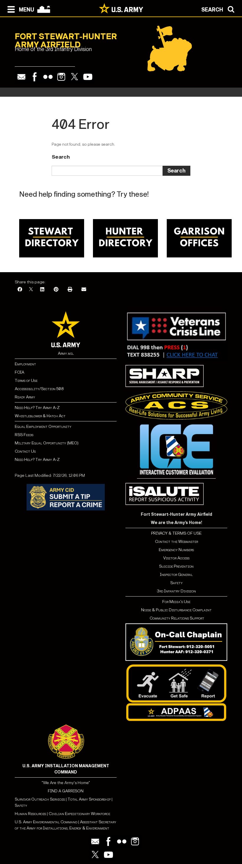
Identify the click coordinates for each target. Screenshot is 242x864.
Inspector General (176, 574)
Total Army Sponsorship (89, 799)
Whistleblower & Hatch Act (40, 415)
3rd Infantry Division (176, 591)
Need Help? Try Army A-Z (37, 407)
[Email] (21, 76)
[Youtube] (87, 76)
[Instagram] (61, 76)
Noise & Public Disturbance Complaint (176, 609)
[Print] (70, 289)
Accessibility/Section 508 (39, 388)
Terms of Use (26, 380)
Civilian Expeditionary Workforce (79, 813)
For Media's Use (176, 601)
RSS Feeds (24, 434)
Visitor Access (176, 558)
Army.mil (66, 353)
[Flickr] (48, 76)
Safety (176, 582)
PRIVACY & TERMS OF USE (176, 533)
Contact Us (25, 451)
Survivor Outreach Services (40, 799)
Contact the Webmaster (176, 541)
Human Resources (30, 813)
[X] (31, 289)
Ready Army (25, 397)
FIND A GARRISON (66, 791)
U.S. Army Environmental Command (46, 821)
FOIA (19, 372)
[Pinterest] (56, 289)
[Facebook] (34, 76)
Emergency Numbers (176, 549)
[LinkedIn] (42, 289)
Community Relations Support (176, 618)
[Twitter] (74, 76)
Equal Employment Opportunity (43, 426)
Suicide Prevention (176, 566)
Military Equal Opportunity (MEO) (47, 443)
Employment (25, 364)
